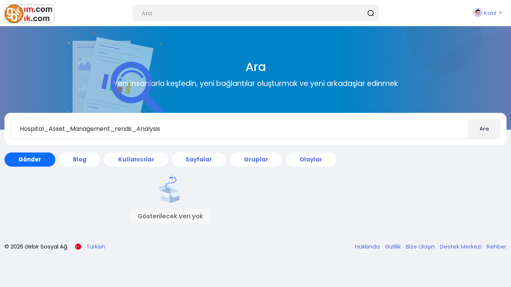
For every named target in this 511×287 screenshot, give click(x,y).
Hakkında (368, 246)
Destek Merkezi (461, 246)
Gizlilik (393, 246)
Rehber (497, 246)
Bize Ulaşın (421, 246)
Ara (484, 128)
